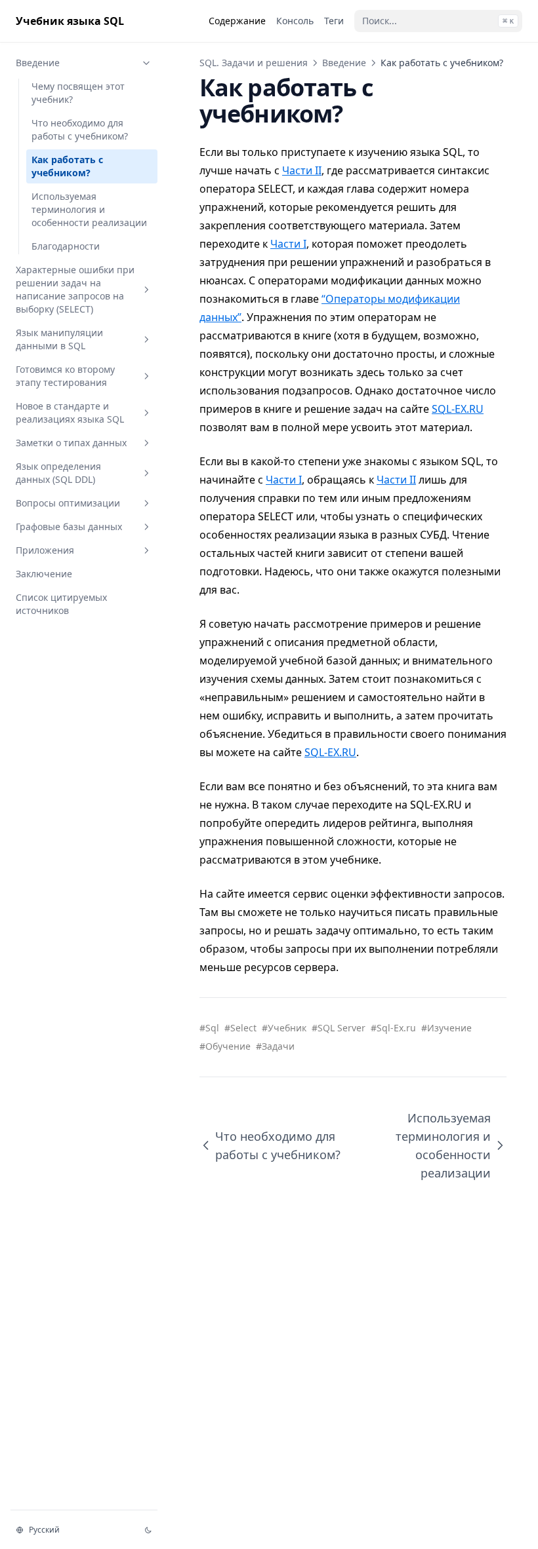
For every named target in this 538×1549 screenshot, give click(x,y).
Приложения (45, 550)
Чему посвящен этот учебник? (78, 92)
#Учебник (284, 1028)
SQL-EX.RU (458, 409)
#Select (240, 1028)
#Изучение (446, 1028)
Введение (38, 62)
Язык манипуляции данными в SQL (59, 339)
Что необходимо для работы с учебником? (79, 129)
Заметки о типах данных (71, 442)
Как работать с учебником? (67, 166)
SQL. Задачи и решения (253, 62)
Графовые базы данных (69, 526)
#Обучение (225, 1046)
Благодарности (65, 246)
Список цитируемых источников (61, 604)
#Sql (209, 1028)
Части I (288, 244)
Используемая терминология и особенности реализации (89, 209)
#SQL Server (338, 1028)
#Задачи (275, 1046)
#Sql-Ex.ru (393, 1028)
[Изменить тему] (148, 1530)
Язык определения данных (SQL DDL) (58, 473)
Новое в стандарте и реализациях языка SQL (70, 412)
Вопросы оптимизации (68, 503)
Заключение (44, 573)
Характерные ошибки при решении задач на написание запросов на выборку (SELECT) (75, 289)
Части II (301, 170)
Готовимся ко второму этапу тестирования (65, 376)
